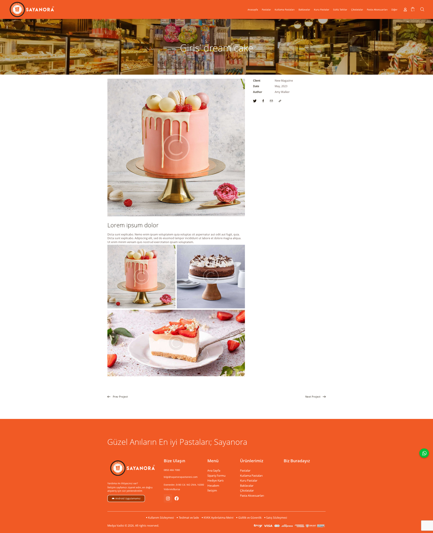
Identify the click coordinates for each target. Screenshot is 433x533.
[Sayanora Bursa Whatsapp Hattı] (424, 453)
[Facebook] (177, 498)
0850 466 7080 (172, 470)
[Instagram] (168, 498)
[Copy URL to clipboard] (280, 101)
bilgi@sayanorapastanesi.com (181, 476)
